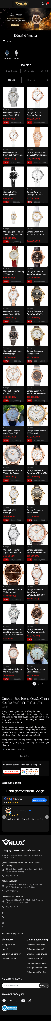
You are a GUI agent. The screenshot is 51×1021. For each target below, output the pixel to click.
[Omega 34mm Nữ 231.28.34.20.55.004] (37, 216)
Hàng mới (31, 80)
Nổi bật (11, 80)
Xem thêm (24, 756)
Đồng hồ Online (9, 958)
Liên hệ (5, 949)
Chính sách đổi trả (35, 958)
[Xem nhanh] (21, 90)
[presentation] (4, 817)
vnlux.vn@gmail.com (15, 933)
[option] (25, 19)
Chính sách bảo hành (36, 944)
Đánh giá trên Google (39, 800)
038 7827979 (12, 875)
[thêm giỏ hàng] (15, 90)
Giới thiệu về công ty (11, 954)
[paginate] (47, 684)
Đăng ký (44, 985)
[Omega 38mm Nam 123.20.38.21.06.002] (37, 375)
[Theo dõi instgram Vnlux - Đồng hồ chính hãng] (16, 1000)
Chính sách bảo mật (36, 949)
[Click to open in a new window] (4, 1000)
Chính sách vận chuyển (37, 954)
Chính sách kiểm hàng (36, 972)
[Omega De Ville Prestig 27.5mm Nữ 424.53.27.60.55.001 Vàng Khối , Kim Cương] (13, 256)
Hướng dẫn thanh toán (37, 967)
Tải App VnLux (8, 944)
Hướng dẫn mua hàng (36, 963)
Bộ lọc (9, 41)
